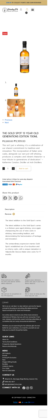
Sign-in (8, 3)
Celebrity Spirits (7, 366)
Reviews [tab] (9, 214)
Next (7, 122)
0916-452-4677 (10, 382)
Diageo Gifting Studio (9, 362)
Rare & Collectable (8, 370)
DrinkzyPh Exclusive (9, 357)
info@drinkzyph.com (13, 384)
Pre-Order (5, 368)
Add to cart (23, 168)
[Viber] (31, 388)
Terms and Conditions (9, 342)
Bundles (5, 364)
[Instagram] (27, 388)
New (3, 360)
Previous (8, 120)
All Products (6, 353)
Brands (4, 355)
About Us (5, 339)
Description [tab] (9, 209)
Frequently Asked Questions (11, 344)
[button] (26, 11)
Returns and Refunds (9, 346)
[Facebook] (24, 388)
